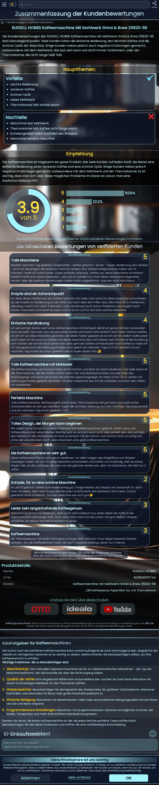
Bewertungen (16, 22)
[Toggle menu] (4, 4)
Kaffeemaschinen (41, 22)
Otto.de (149, 623)
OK (128, 778)
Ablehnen (30, 778)
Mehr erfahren (79, 777)
